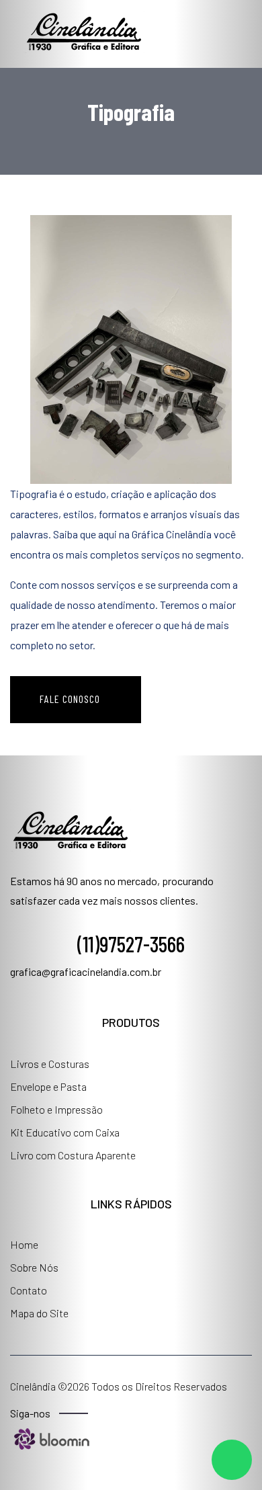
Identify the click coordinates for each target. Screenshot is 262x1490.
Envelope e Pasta (48, 1086)
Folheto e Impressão (56, 1109)
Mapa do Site (39, 1313)
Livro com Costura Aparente (73, 1155)
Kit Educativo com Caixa (65, 1132)
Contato (28, 1290)
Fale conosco (71, 698)
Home (24, 1244)
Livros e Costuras (49, 1063)
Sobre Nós (34, 1267)
